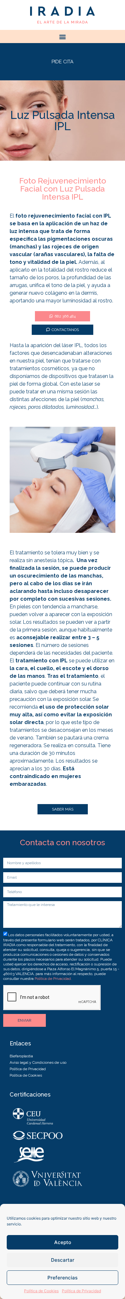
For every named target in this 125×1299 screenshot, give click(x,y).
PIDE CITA (62, 62)
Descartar (62, 1260)
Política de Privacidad (81, 1290)
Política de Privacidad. (53, 978)
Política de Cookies (41, 1290)
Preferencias (62, 1278)
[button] (62, 36)
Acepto (62, 1242)
